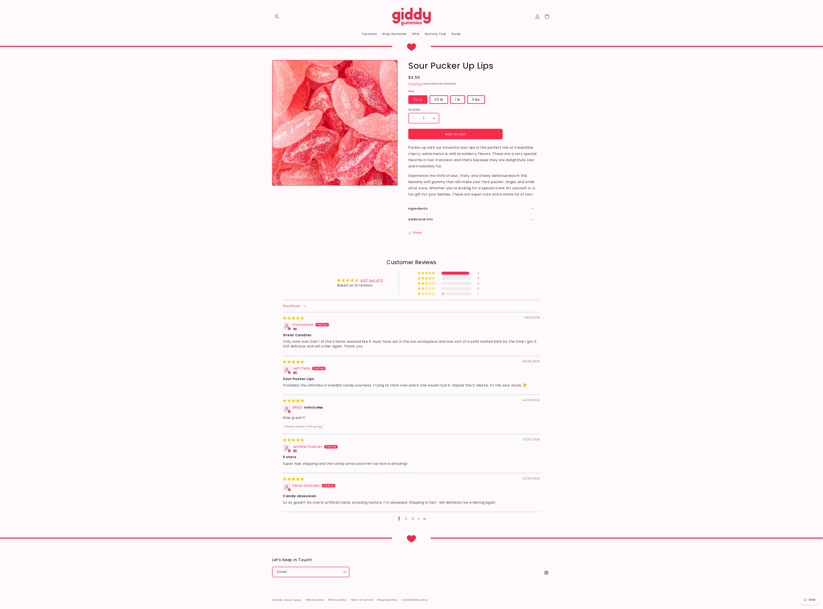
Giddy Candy (292, 600)
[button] (277, 16)
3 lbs (476, 99)
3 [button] (413, 518)
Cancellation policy (414, 599)
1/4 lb (417, 99)
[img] (293, 318)
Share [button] (417, 232)
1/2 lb (438, 99)
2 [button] (406, 518)
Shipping (414, 83)
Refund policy (315, 599)
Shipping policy (387, 599)
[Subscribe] (344, 572)
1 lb (457, 99)
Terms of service (362, 599)
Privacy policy (337, 599)
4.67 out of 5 (371, 280)
